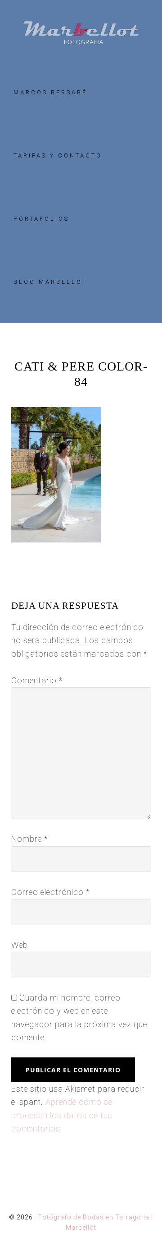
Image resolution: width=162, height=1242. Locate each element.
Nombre (29, 838)
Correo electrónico (50, 892)
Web (19, 945)
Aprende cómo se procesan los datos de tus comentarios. (61, 1115)
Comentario (37, 680)
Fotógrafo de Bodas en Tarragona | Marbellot (81, 33)
